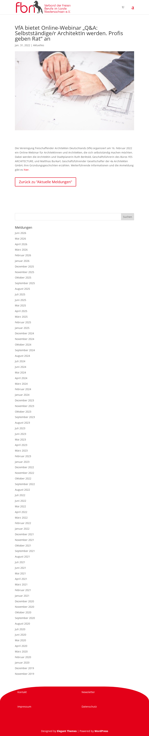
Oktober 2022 (23, 478)
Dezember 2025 (24, 266)
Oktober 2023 (23, 411)
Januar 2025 (22, 328)
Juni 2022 (20, 500)
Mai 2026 (20, 238)
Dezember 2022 (24, 467)
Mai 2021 (20, 573)
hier (26, 169)
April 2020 (21, 646)
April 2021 (21, 579)
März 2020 (21, 651)
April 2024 (21, 378)
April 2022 (21, 512)
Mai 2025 (20, 305)
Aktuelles (38, 45)
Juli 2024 (20, 361)
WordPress (101, 731)
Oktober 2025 (23, 277)
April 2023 (21, 445)
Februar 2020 (23, 657)
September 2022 (25, 484)
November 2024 (24, 339)
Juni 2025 (20, 300)
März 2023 (21, 450)
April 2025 (21, 311)
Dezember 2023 (24, 400)
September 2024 (25, 350)
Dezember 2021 (24, 534)
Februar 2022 (23, 523)
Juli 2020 (20, 629)
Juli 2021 (20, 562)
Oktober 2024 (23, 344)
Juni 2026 (20, 233)
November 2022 (24, 473)
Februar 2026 (23, 255)
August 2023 (22, 422)
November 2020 (24, 606)
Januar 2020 (22, 662)
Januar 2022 (22, 528)
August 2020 (22, 623)
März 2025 (21, 316)
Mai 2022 (20, 506)
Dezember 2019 (24, 668)
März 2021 (21, 584)
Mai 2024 (20, 372)
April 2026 (21, 244)
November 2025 (24, 272)
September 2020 (25, 618)
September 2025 (25, 283)
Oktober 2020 (23, 612)
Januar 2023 (22, 461)
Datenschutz (89, 706)
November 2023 (24, 406)
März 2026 (21, 249)
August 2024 (22, 355)
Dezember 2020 (24, 601)
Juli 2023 (20, 428)
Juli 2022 (20, 495)
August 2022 (22, 489)
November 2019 (24, 673)
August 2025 (22, 288)
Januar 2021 (22, 595)
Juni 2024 (20, 367)
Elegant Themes (67, 731)
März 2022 (21, 517)
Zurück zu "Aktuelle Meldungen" (45, 181)
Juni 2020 (20, 634)
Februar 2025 (23, 322)
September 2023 (25, 417)
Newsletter (88, 692)
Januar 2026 (22, 261)
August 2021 (22, 556)
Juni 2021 (20, 567)
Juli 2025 (20, 294)
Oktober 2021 (23, 545)
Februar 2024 (23, 389)
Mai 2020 (20, 640)
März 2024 (21, 383)
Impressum (24, 706)
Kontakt (22, 692)
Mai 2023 (20, 439)
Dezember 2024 (24, 333)
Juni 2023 (20, 434)
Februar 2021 (23, 590)
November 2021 (24, 540)
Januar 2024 (22, 394)
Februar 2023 (23, 456)
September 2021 (25, 551)
